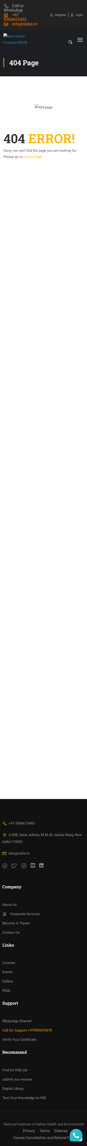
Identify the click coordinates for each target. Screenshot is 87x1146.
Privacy (29, 1131)
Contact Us (11, 932)
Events (7, 972)
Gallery (7, 981)
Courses (8, 963)
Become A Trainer (16, 923)
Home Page (33, 157)
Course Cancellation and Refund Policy (45, 1138)
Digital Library (13, 1089)
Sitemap (61, 1131)
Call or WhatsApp (13, 7)
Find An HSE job (14, 1070)
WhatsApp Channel (17, 1021)
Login (79, 15)
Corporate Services (25, 914)
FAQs (6, 990)
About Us (9, 905)
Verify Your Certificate (19, 1040)
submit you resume (17, 1079)
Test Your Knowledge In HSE (24, 1098)
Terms (44, 1131)
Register (60, 15)
